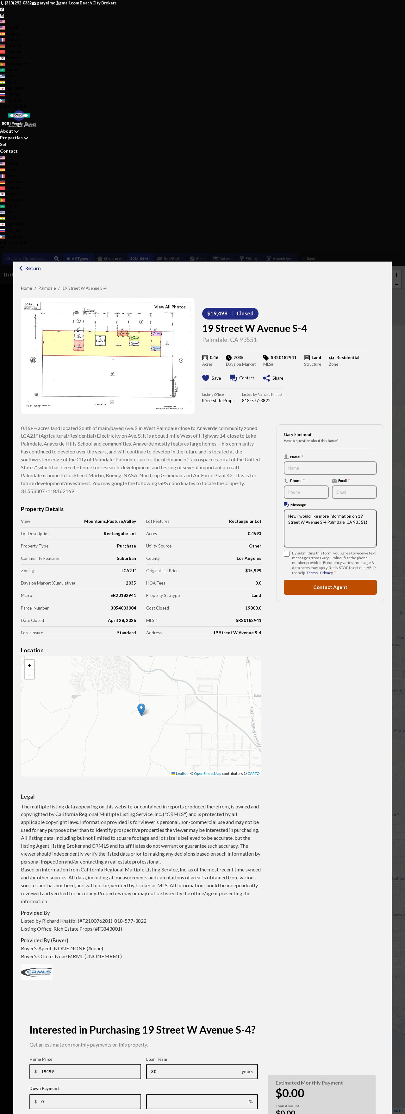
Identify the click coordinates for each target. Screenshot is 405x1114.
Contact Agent (330, 587)
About (6, 131)
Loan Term (156, 1059)
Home (26, 288)
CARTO (253, 773)
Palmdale (47, 288)
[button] (141, 709)
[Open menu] (2, 248)
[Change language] (5, 21)
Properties (11, 137)
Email (344, 480)
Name (296, 456)
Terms (312, 572)
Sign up (7, 106)
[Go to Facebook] (2, 8)
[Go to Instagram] (2, 14)
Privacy (326, 572)
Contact (9, 151)
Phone (297, 480)
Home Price (41, 1059)
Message (298, 504)
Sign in (21, 106)
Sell (4, 144)
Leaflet (181, 773)
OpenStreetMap (207, 773)
